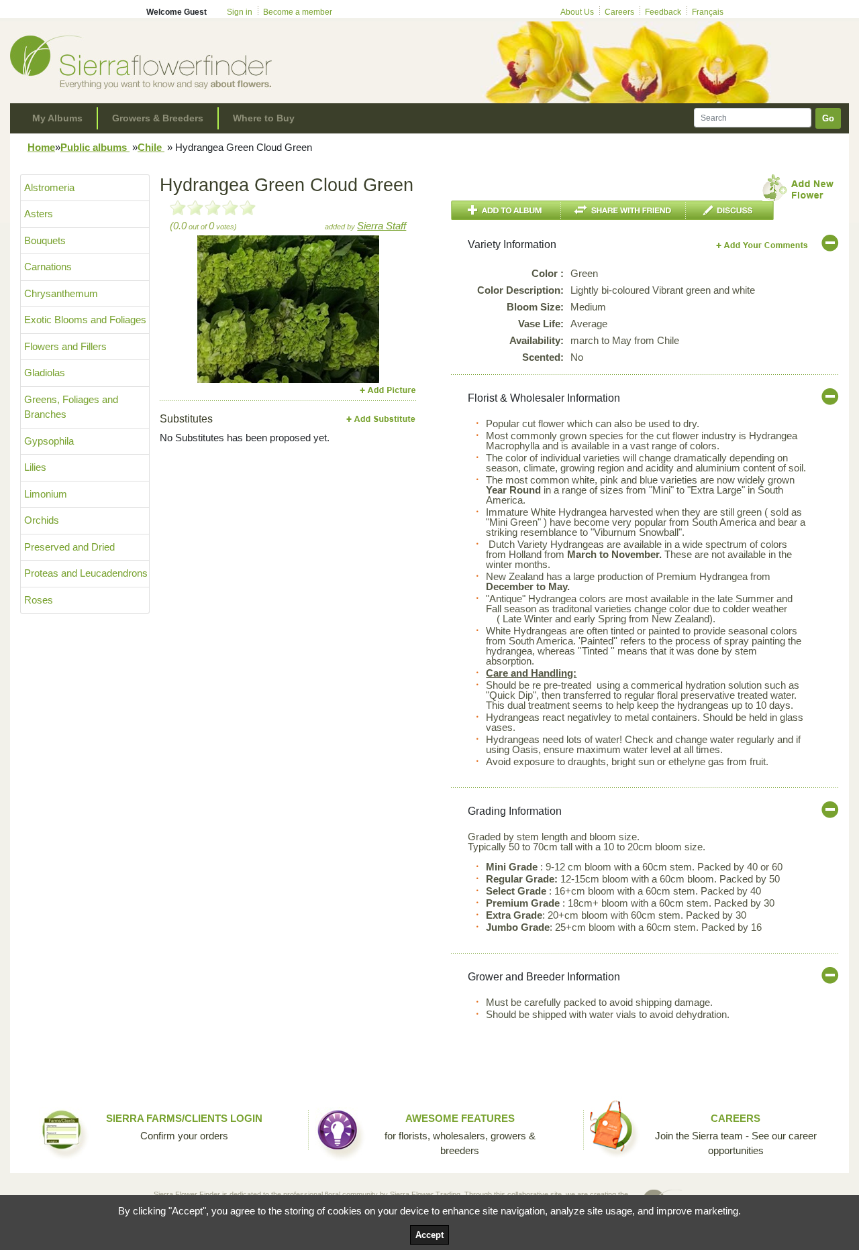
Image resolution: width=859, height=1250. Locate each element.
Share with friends (623, 210)
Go (828, 118)
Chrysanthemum (61, 293)
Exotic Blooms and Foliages (85, 319)
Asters (38, 213)
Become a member (297, 12)
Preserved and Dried (69, 547)
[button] (211, 309)
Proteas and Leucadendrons (86, 573)
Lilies (35, 467)
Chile (151, 147)
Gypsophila (49, 441)
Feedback (663, 12)
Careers (619, 12)
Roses (38, 600)
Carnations (48, 266)
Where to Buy (264, 118)
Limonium (45, 494)
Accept (429, 1235)
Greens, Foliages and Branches (71, 407)
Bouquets (45, 240)
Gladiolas (44, 372)
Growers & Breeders (157, 118)
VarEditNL (763, 245)
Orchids (41, 520)
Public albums (95, 147)
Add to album (506, 210)
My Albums (57, 118)
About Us (577, 12)
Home (41, 147)
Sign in (239, 12)
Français (707, 12)
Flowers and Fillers (65, 346)
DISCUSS (730, 210)
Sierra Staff (381, 225)
